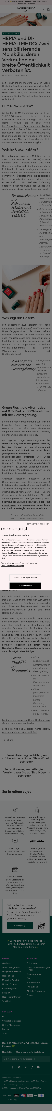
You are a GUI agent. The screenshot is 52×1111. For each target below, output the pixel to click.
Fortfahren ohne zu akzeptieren (37, 524)
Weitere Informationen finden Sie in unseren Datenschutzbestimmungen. (19, 564)
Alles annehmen (25, 585)
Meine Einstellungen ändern (25, 577)
